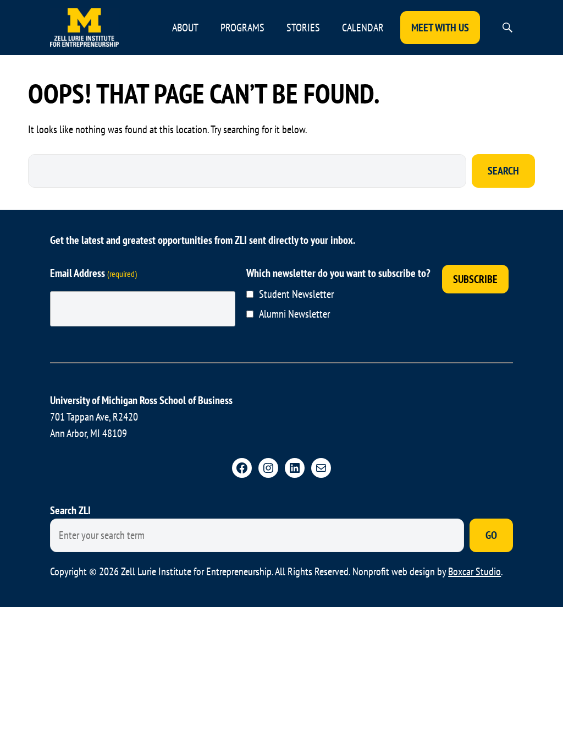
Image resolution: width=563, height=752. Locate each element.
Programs (242, 27)
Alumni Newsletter (294, 314)
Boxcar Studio (474, 571)
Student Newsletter (296, 294)
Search (503, 171)
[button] (507, 27)
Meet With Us (440, 27)
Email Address (93, 273)
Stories (303, 27)
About (185, 27)
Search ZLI (70, 510)
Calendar (363, 27)
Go (491, 535)
